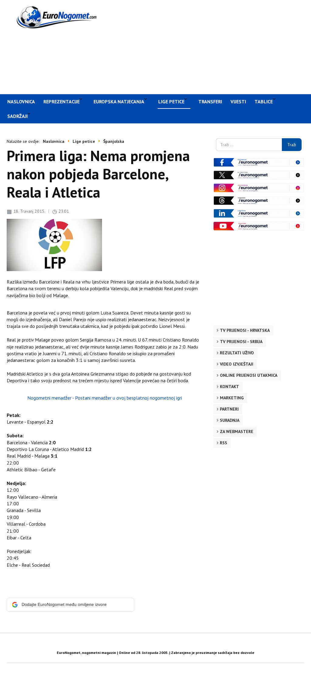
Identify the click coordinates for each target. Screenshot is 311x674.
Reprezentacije (61, 101)
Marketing (232, 398)
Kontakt (229, 386)
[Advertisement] (210, 46)
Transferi (210, 101)
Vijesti (238, 101)
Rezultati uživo (237, 353)
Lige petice (171, 101)
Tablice (264, 101)
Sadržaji (17, 116)
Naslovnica (21, 101)
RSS (223, 442)
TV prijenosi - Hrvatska (245, 330)
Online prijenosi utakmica (248, 375)
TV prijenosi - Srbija (241, 341)
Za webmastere (236, 431)
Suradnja (229, 420)
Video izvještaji (236, 364)
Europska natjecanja (119, 101)
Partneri (229, 409)
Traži (291, 144)
